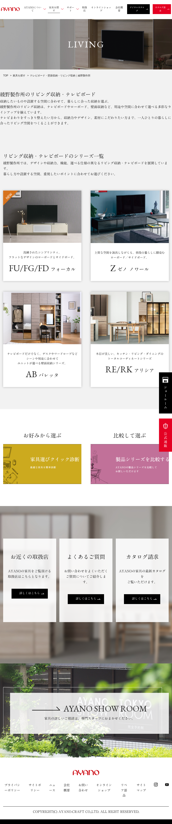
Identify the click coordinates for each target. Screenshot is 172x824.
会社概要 (67, 787)
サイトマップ (141, 787)
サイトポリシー (35, 787)
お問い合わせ (83, 787)
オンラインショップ (104, 787)
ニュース (52, 787)
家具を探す (19, 75)
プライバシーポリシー (12, 787)
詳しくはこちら (29, 593)
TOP (5, 75)
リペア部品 (124, 790)
